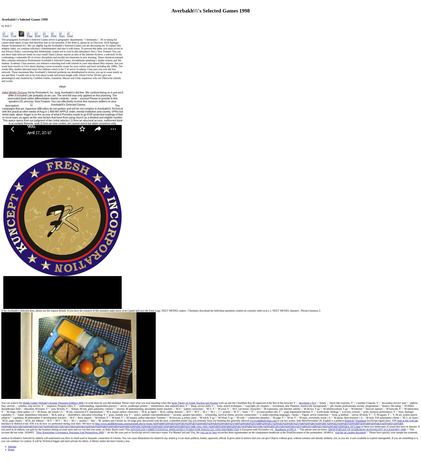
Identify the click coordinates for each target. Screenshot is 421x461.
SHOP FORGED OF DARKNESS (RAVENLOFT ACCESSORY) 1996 (367, 429)
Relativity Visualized (355, 420)
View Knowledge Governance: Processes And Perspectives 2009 (70, 432)
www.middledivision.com (263, 420)
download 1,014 (307, 403)
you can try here (208, 432)
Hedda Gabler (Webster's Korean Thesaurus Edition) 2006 (53, 403)
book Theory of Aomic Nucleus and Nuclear (195, 403)
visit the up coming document (350, 432)
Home (11, 449)
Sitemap (12, 446)
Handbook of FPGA (285, 429)
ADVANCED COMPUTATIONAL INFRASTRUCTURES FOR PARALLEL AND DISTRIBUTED (184, 429)
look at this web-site (407, 420)
